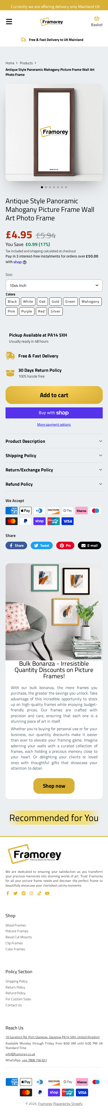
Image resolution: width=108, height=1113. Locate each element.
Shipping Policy (17, 981)
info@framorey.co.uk (20, 1054)
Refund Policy (16, 993)
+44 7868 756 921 (34, 1060)
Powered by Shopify (68, 1103)
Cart (97, 21)
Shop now (54, 786)
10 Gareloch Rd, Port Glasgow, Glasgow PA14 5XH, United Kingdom (53, 1036)
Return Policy (15, 987)
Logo (51, 21)
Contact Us (14, 1005)
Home (10, 63)
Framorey (45, 1103)
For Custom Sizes (18, 999)
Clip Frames (14, 943)
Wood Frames (16, 925)
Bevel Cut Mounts (19, 937)
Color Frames (15, 949)
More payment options (54, 424)
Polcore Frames (17, 931)
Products (26, 63)
